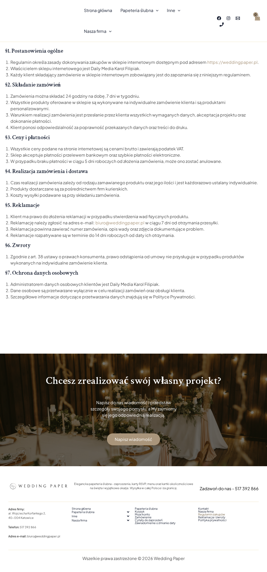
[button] (102, 512)
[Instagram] (228, 18)
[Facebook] (219, 18)
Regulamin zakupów (211, 514)
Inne (171, 10)
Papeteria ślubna (136, 10)
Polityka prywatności (212, 520)
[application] (156, 10)
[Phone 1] (222, 24)
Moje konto (142, 514)
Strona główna (98, 10)
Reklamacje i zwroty (211, 517)
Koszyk (139, 511)
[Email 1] (238, 18)
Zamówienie (143, 517)
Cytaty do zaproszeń (148, 520)
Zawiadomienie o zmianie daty (155, 522)
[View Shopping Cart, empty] (257, 20)
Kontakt (203, 508)
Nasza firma (95, 31)
